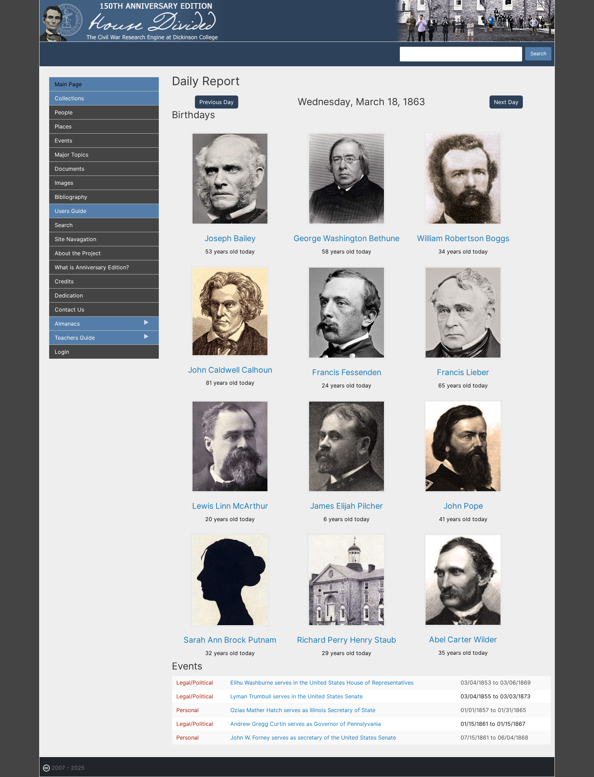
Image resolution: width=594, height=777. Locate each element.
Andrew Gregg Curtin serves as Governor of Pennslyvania (305, 723)
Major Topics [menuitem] (71, 154)
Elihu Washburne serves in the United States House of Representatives (322, 682)
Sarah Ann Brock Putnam (230, 640)
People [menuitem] (64, 112)
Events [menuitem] (63, 140)
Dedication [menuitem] (69, 295)
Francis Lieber (463, 372)
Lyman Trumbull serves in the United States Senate (296, 696)
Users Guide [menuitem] (70, 210)
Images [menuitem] (64, 182)
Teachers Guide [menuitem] (72, 339)
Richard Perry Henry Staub (346, 640)
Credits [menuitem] (64, 281)
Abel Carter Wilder (463, 639)
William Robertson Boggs (463, 238)
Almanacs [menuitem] (64, 325)
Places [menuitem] (63, 126)
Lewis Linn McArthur (230, 506)
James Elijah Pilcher (346, 506)
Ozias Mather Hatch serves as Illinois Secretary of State (302, 710)
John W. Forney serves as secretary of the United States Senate (313, 737)
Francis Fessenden (346, 372)
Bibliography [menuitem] (71, 196)
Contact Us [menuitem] (69, 309)
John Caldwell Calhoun (230, 370)
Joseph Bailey (230, 238)
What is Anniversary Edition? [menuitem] (92, 267)
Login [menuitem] (62, 351)
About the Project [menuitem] (78, 253)
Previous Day (216, 102)
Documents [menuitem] (69, 168)
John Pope (463, 506)
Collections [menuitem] (69, 98)
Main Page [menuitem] (68, 84)
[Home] (297, 20)
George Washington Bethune (346, 238)
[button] (230, 222)
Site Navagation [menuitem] (75, 239)
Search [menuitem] (64, 225)
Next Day (506, 102)
